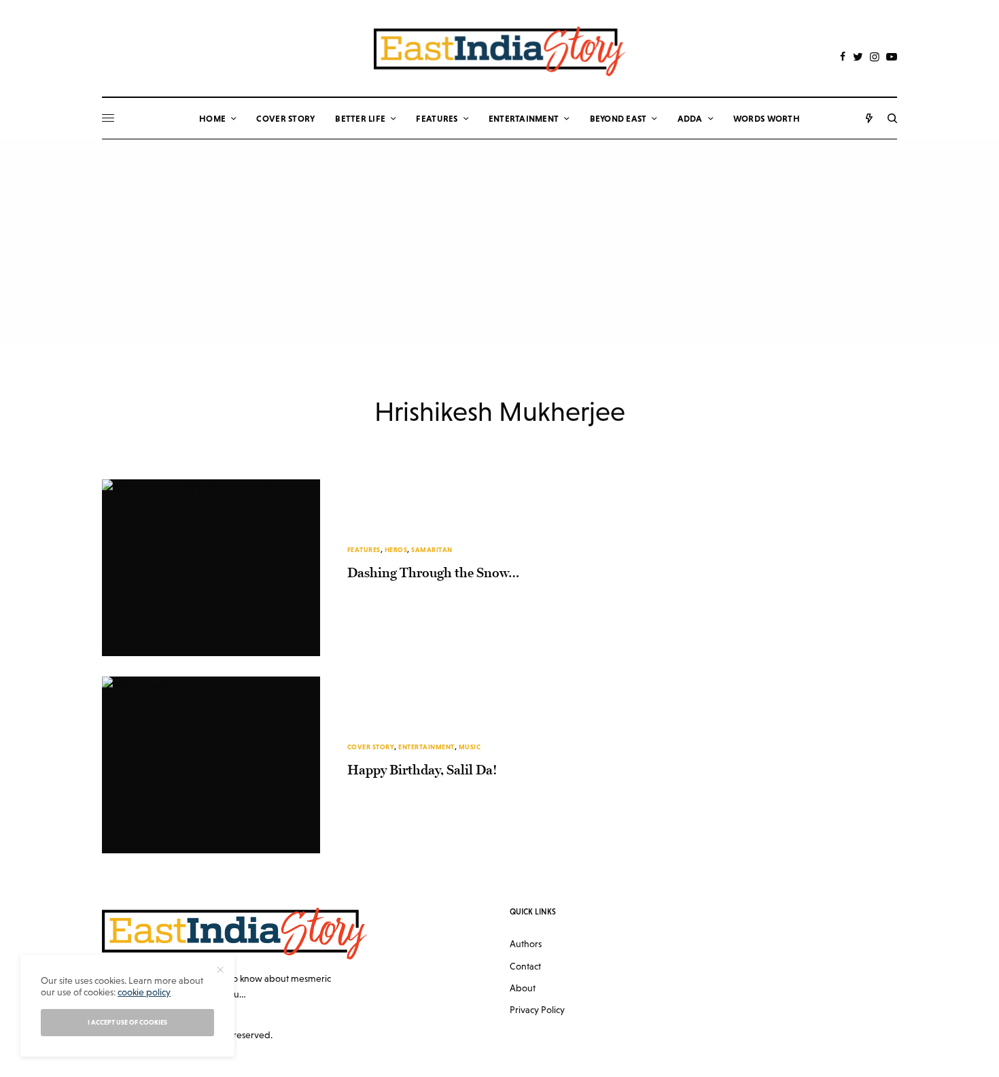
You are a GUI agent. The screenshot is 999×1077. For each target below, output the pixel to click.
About (523, 987)
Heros (396, 549)
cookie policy (144, 992)
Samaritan (432, 549)
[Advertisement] (499, 241)
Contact (525, 966)
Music (470, 747)
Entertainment (426, 747)
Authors (526, 943)
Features (364, 549)
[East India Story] (499, 51)
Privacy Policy (537, 1009)
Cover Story (371, 747)
